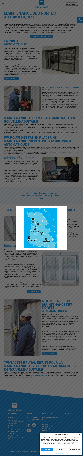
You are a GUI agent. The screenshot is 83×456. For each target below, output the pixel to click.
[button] (80, 434)
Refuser (60, 449)
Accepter (47, 449)
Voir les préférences (74, 449)
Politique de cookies (60, 453)
